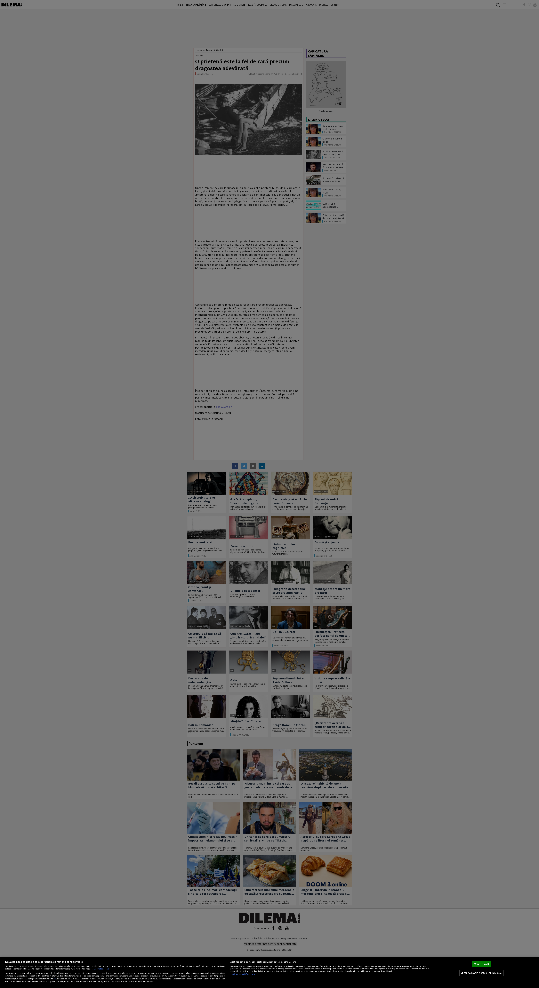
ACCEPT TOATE (481, 963)
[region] (269, 972)
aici (54, 978)
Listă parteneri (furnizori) (242, 974)
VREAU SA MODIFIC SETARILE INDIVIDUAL (481, 973)
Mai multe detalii (101, 969)
